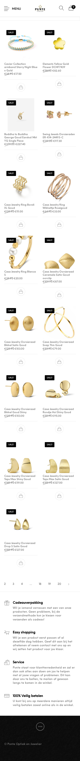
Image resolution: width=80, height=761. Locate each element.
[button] (21, 87)
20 (59, 584)
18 (40, 584)
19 (49, 584)
